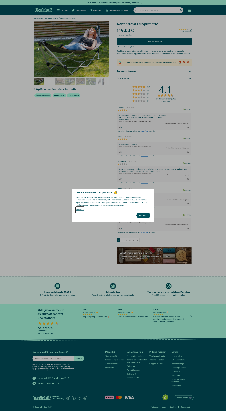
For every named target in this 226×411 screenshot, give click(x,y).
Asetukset (80, 209)
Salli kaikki (143, 215)
